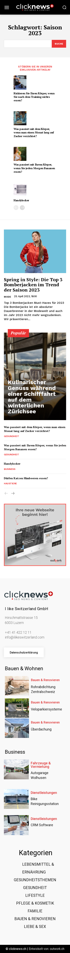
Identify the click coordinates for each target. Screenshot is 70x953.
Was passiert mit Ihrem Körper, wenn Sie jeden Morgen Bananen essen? (34, 168)
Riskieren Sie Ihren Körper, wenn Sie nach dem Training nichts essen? (34, 96)
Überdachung (41, 729)
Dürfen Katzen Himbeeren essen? (26, 478)
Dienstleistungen (44, 792)
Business (9, 469)
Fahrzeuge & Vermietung (41, 764)
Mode (7, 296)
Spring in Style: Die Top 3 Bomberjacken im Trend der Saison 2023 (33, 284)
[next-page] (22, 207)
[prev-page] (16, 207)
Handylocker (21, 200)
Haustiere (10, 483)
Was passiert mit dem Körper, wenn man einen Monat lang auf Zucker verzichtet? (34, 132)
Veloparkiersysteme (46, 709)
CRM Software (42, 825)
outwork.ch (57, 949)
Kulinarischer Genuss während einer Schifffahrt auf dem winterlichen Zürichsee (32, 397)
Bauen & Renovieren (45, 680)
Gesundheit (11, 436)
